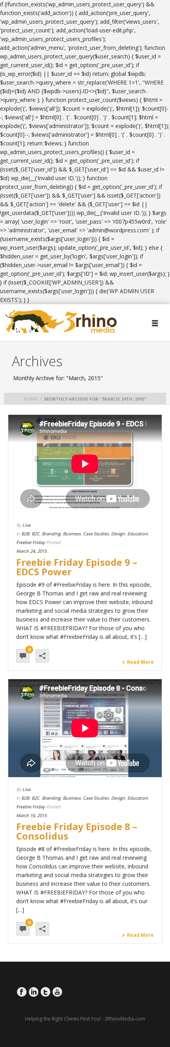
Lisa (26, 525)
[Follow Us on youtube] (57, 992)
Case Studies (96, 534)
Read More (140, 662)
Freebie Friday (30, 542)
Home (31, 399)
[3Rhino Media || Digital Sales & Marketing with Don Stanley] (61, 322)
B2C (36, 534)
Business (72, 534)
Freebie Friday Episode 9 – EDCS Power (76, 567)
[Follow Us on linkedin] (33, 992)
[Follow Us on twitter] (45, 992)
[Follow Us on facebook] (21, 992)
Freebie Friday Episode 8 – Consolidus (76, 831)
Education (137, 534)
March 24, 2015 (31, 551)
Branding (51, 534)
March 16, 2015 (31, 815)
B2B (25, 534)
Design (118, 534)
